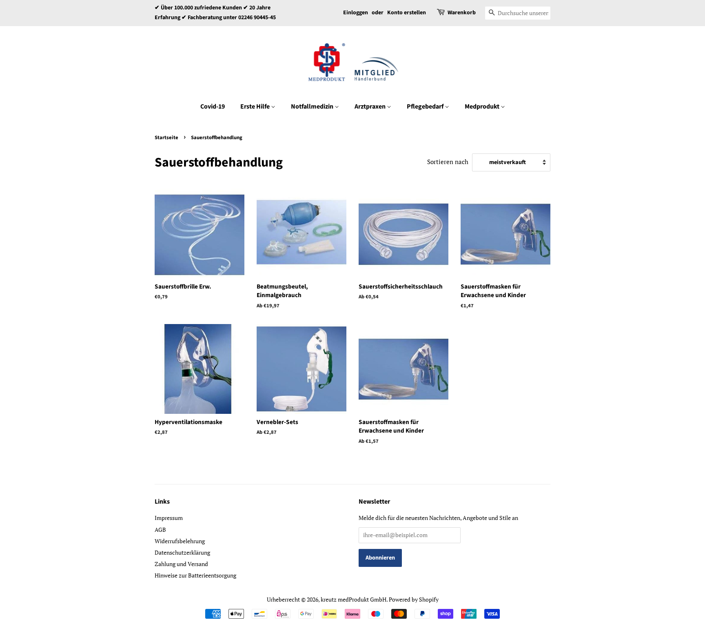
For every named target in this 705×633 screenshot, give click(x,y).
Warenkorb (462, 13)
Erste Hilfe (255, 106)
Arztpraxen (371, 106)
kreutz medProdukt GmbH (353, 599)
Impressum (169, 518)
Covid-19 (212, 106)
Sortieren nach (447, 162)
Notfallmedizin (313, 106)
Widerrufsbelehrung (180, 541)
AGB (160, 529)
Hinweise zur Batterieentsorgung (195, 575)
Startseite (166, 137)
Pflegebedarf (426, 106)
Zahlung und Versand (181, 564)
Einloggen (355, 13)
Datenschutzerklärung (182, 552)
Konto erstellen (406, 13)
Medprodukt (483, 106)
